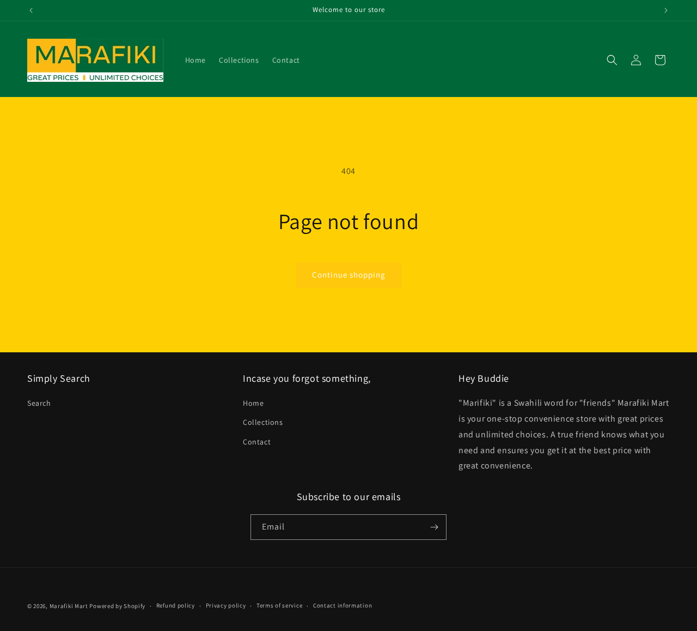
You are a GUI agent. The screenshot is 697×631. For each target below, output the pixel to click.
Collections (263, 422)
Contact (257, 442)
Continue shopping (349, 274)
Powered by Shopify (117, 606)
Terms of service (279, 605)
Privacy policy (226, 605)
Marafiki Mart (69, 606)
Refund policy (175, 605)
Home (253, 403)
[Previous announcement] (31, 10)
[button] (612, 60)
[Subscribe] (434, 527)
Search (39, 403)
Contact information (342, 605)
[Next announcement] (666, 10)
